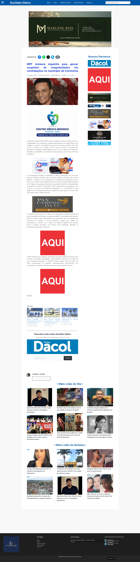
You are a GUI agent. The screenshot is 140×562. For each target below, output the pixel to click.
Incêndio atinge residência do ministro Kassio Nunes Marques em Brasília (99, 413)
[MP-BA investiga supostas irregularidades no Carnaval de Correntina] (70, 315)
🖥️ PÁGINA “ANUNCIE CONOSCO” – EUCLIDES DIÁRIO (82, 540)
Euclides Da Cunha (65, 4)
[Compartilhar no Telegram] (52, 60)
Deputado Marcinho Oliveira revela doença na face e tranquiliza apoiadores (39, 413)
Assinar (68, 361)
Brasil (48, 4)
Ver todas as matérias (41, 382)
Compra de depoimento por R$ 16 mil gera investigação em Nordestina (39, 474)
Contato (72, 541)
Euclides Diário (20, 4)
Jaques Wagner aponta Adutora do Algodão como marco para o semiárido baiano (39, 440)
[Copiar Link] (57, 60)
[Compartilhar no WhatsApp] (44, 60)
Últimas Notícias (78, 4)
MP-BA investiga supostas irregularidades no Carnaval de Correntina (70, 323)
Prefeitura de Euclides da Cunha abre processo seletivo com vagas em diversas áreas (69, 474)
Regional (89, 4)
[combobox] (118, 4)
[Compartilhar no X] (48, 60)
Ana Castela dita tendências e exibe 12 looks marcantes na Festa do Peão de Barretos (70, 438)
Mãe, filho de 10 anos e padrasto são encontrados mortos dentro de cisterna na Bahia (99, 499)
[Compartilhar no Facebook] (39, 60)
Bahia (55, 4)
